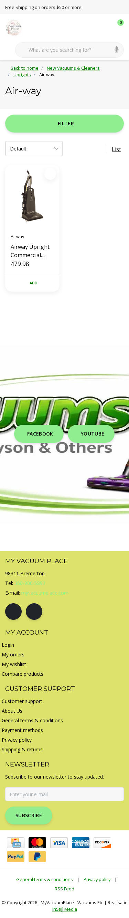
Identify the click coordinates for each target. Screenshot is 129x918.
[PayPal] (15, 856)
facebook (40, 433)
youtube (92, 433)
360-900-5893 (29, 583)
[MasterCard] (37, 842)
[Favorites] (104, 27)
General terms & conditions (44, 879)
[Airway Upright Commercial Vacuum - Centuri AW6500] (32, 196)
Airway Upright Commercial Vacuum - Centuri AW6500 (31, 251)
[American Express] (80, 842)
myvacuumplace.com (44, 592)
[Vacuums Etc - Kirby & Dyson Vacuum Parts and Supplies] (18, 27)
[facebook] (13, 611)
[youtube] (34, 611)
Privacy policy (97, 879)
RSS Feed (64, 889)
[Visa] (59, 842)
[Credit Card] (15, 842)
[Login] (91, 27)
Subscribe (28, 815)
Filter (66, 123)
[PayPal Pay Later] (37, 856)
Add (34, 282)
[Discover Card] (102, 842)
